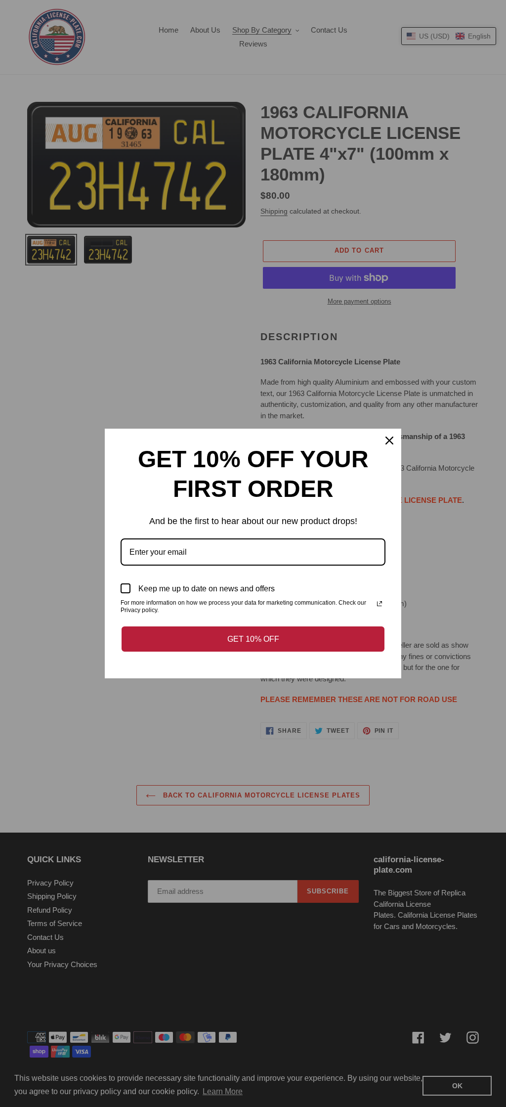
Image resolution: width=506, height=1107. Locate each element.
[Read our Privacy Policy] (379, 604)
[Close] (389, 440)
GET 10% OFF (253, 639)
